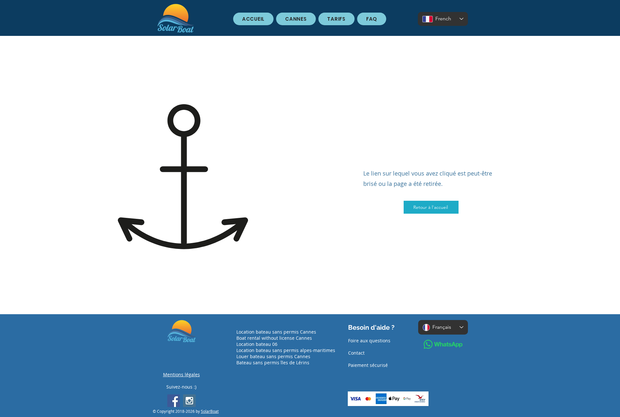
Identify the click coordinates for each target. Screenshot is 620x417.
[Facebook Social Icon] (173, 400)
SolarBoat (210, 411)
